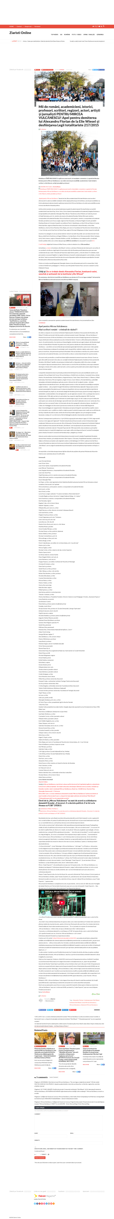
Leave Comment (54, 1077)
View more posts (49, 1001)
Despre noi (28, 26)
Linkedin (66, 1009)
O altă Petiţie (42, 244)
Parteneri (37, 26)
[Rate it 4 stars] (98, 1009)
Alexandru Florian (78, 1000)
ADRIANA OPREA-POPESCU (49, 808)
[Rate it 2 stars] (95, 1009)
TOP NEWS (54, 34)
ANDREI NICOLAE (46, 186)
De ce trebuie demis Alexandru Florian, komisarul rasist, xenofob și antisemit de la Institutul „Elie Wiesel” (68, 272)
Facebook (102, 69)
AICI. (93, 240)
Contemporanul (88, 1000)
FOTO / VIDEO (76, 34)
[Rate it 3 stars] (96, 1009)
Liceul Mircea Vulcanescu (89, 1002)
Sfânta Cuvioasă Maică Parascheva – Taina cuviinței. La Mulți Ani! (22, 344)
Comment (37, 1114)
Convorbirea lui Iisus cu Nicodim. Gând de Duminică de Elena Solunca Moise (22, 402)
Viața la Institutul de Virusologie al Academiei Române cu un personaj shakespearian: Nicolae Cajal (92, 1051)
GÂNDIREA (100, 34)
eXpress (61, 69)
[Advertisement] (57, 11)
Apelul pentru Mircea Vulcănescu (48, 198)
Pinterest (73, 1009)
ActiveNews (46, 992)
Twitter (95, 69)
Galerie (38, 69)
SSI (61, 34)
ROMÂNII (67, 34)
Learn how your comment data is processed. (69, 1162)
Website (37, 1140)
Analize (13, 307)
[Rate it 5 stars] (99, 1009)
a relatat (48, 248)
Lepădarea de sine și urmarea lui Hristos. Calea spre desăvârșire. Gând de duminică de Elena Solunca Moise (20, 390)
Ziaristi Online (20, 33)
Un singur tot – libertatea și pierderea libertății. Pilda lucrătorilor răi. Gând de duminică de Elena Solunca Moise (20, 435)
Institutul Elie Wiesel (75, 1002)
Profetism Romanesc (48, 69)
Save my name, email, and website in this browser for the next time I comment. (58, 1148)
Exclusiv (62, 1046)
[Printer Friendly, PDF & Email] (95, 994)
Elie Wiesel (96, 1000)
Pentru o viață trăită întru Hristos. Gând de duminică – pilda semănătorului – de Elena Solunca (23, 354)
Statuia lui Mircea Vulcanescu (89, 1005)
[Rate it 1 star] (94, 1009)
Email (72, 1133)
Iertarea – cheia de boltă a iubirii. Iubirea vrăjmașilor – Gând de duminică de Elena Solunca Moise (23, 365)
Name (36, 1133)
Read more (37, 1068)
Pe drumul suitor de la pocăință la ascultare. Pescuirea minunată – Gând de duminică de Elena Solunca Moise (18, 377)
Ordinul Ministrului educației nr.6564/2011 (64, 938)
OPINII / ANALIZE (89, 34)
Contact (19, 26)
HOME (11, 26)
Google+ (58, 1009)
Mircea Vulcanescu (75, 1005)
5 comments (54, 99)
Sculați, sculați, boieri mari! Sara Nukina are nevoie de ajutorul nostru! (80, 41)
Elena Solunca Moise (41, 1046)
